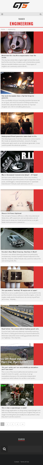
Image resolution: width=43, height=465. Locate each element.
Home (3, 29)
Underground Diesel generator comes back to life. (19, 136)
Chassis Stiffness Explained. (12, 213)
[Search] (41, 14)
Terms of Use (25, 462)
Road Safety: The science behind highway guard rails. (20, 329)
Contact (16, 462)
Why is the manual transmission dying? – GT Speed (19, 175)
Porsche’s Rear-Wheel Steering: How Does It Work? (19, 252)
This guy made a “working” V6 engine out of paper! (19, 290)
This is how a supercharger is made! (14, 408)
